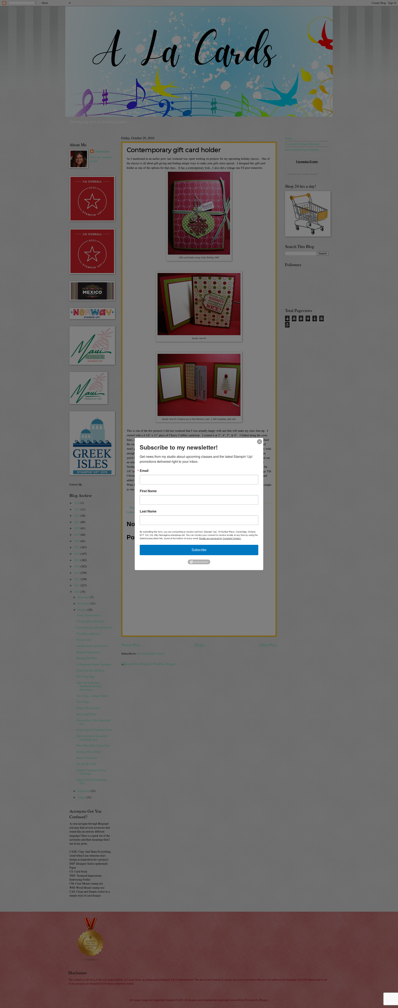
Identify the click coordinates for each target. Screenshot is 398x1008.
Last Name (148, 511)
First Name (148, 491)
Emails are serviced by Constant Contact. (220, 538)
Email (144, 470)
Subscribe (199, 550)
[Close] (259, 441)
